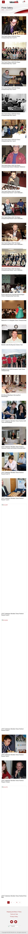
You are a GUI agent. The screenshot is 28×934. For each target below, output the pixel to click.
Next (20, 902)
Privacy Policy (14, 916)
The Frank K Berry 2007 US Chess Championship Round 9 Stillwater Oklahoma (13, 166)
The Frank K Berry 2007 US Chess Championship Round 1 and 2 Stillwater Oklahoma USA (11, 270)
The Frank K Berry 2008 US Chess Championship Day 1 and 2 (10, 140)
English (13, 926)
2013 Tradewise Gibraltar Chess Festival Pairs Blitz (13, 896)
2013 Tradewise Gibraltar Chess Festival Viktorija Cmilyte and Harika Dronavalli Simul (13, 447)
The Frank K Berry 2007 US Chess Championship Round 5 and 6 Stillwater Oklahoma (12, 218)
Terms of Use (14, 914)
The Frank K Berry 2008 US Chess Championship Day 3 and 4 (10, 114)
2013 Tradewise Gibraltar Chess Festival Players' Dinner (12, 781)
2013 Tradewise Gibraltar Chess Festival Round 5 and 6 (12, 614)
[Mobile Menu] (3, 2)
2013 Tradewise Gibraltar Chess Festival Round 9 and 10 (12, 473)
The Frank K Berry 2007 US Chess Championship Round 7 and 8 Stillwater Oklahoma (12, 193)
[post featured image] (14, 25)
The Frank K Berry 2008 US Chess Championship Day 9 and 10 (10, 37)
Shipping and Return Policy (14, 911)
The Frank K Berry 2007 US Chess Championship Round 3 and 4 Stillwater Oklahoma (12, 244)
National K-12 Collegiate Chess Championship (13, 320)
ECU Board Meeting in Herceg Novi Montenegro (11, 395)
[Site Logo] (14, 2)
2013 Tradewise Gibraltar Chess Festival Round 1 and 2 (12, 755)
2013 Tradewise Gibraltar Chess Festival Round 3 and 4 (12, 729)
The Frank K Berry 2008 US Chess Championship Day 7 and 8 (10, 62)
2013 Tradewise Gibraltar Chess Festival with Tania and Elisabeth (13, 421)
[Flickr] (15, 921)
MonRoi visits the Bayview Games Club (12, 344)
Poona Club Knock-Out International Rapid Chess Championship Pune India (12, 295)
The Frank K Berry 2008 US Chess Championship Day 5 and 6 (10, 88)
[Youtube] (11, 921)
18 (16, 902)
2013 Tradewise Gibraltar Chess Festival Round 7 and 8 (12, 499)
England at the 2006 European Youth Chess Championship (13, 370)
